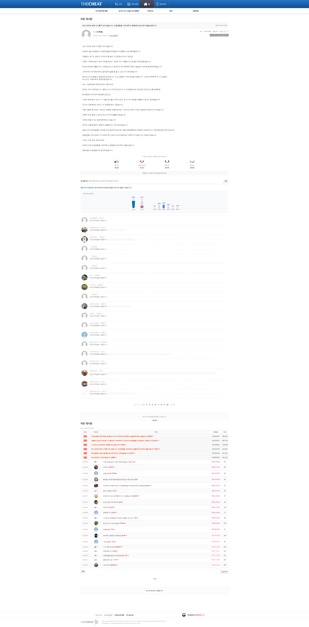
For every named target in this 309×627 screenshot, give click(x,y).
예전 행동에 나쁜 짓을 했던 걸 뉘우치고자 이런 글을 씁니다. (112, 453)
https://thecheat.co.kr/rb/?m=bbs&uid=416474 (103, 181)
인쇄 (216, 31)
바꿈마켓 (107, 473)
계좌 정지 (107, 507)
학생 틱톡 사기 (109, 551)
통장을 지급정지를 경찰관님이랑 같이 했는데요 (119, 479)
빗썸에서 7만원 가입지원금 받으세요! (155, 173)
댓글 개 (84, 187)
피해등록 (132, 4)
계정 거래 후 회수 (114, 502)
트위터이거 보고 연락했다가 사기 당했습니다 (118, 496)
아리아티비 (108, 565)
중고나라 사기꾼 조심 (111, 523)
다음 (154, 579)
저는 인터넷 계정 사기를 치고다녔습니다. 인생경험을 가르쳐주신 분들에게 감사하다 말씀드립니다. (125, 449)
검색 (118, 4)
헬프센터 (161, 4)
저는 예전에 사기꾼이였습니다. (103, 457)
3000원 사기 (108, 512)
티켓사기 (107, 467)
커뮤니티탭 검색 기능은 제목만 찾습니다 (117, 462)
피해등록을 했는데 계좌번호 (113, 555)
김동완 (106, 529)
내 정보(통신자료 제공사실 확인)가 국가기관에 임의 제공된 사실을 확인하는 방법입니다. (121, 436)
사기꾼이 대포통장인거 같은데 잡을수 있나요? (118, 518)
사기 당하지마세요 (110, 547)
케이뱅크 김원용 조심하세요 (113, 535)
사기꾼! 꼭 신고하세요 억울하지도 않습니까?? (108, 445)
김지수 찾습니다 (108, 491)
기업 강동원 (107, 542)
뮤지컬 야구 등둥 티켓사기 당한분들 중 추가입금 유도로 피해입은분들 (125, 485)
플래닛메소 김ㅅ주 (109, 560)
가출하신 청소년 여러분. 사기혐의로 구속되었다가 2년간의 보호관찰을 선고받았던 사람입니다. (124, 440)
